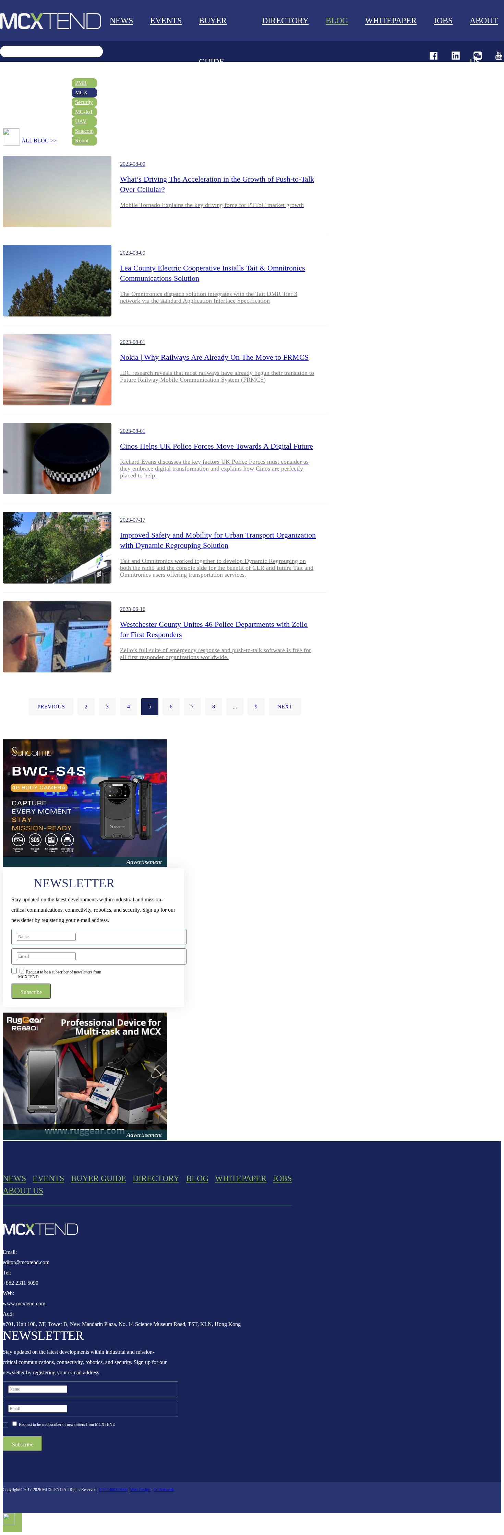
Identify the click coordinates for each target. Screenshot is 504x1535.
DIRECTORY (285, 20)
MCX (81, 92)
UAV (81, 121)
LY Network (163, 1489)
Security (84, 102)
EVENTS (166, 20)
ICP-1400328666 (113, 1489)
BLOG (337, 20)
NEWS (121, 20)
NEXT (284, 706)
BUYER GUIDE (213, 41)
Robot (81, 140)
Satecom (84, 131)
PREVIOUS (51, 706)
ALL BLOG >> (39, 140)
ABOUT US (23, 1190)
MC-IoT (84, 112)
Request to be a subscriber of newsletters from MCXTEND (59, 974)
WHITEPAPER (391, 20)
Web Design (140, 1489)
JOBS (282, 1178)
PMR (81, 83)
